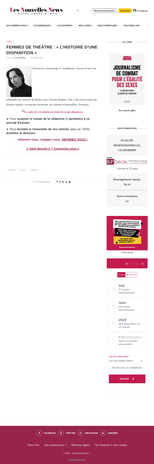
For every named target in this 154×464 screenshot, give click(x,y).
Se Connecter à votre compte (111, 444)
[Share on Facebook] (57, 182)
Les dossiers (64, 25)
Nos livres (85, 25)
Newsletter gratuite (104, 10)
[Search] (77, 10)
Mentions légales (80, 444)
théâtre (34, 170)
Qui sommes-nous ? (17, 25)
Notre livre (33, 444)
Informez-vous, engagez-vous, (40, 139)
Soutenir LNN (131, 25)
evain (23, 170)
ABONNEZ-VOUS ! (75, 139)
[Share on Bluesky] (70, 182)
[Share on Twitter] (60, 182)
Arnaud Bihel (20, 58)
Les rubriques (41, 25)
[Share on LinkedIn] (63, 182)
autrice (11, 170)
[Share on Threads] (66, 182)
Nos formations (107, 25)
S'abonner (125, 10)
